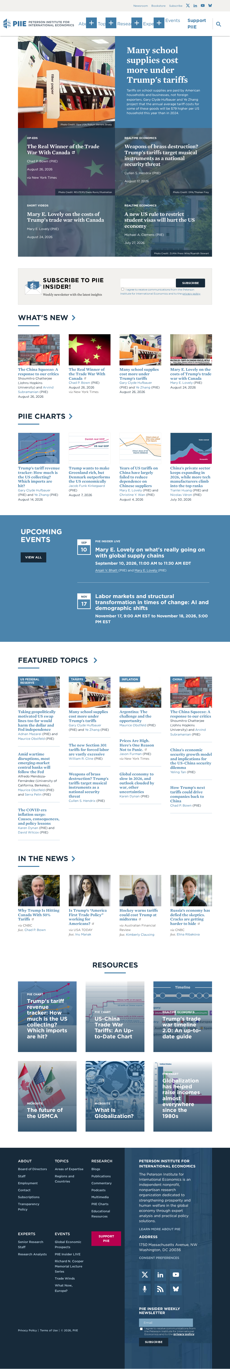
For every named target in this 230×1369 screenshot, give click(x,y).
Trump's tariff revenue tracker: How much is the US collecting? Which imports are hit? (39, 477)
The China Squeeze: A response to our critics (38, 371)
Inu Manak (83, 934)
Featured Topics (55, 660)
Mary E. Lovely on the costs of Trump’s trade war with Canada (65, 217)
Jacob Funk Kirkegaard (87, 486)
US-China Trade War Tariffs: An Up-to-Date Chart (114, 1027)
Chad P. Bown (38, 161)
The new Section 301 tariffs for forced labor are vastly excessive (89, 749)
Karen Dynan (28, 828)
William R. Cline (81, 758)
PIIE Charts (43, 416)
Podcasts (98, 1190)
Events (172, 20)
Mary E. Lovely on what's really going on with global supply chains (150, 552)
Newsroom (140, 5)
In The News (44, 858)
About (25, 1161)
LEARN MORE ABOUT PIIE (159, 1229)
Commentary (101, 1183)
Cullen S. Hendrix (138, 173)
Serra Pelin (33, 794)
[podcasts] (145, 1289)
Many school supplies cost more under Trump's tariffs (157, 65)
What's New (44, 317)
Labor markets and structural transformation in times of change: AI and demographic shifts (152, 602)
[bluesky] (176, 1289)
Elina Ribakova (188, 934)
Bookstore (158, 5)
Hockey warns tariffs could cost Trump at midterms (138, 915)
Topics (62, 1161)
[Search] (216, 23)
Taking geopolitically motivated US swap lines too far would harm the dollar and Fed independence (37, 720)
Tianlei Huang (181, 490)
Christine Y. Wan (132, 495)
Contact (24, 1190)
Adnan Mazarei (30, 734)
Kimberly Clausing (140, 934)
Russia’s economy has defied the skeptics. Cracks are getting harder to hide (190, 917)
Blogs (95, 1169)
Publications (101, 1176)
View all (33, 557)
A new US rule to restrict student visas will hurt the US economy (159, 220)
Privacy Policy (27, 1330)
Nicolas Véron (181, 495)
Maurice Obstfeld (32, 738)
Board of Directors (32, 1169)
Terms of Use (49, 1330)
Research (101, 1161)
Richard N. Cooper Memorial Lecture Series (69, 1266)
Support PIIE (197, 24)
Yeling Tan (178, 772)
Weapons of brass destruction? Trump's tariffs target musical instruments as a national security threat (161, 155)
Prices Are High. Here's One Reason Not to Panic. (136, 745)
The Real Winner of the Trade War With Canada (63, 149)
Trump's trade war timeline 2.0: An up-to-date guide (181, 1027)
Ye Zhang (143, 387)
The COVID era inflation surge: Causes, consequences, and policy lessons (38, 816)
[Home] (38, 23)
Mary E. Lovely (38, 229)
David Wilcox (29, 832)
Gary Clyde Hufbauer (135, 382)
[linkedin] (160, 1275)
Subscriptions (29, 1197)
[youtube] (176, 1275)
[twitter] (145, 1275)
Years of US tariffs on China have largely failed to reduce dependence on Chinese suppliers (138, 477)
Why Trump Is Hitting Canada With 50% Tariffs (38, 915)
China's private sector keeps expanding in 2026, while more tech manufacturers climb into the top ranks (190, 477)
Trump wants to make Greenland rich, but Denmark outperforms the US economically (89, 475)
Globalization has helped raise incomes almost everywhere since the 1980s (181, 1098)
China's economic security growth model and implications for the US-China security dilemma (191, 758)
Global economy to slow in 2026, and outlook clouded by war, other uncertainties (136, 783)
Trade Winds (65, 1278)
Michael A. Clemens (139, 234)
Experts (26, 1234)
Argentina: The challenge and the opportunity (135, 716)
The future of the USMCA (45, 1113)
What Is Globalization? (114, 1113)
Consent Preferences (159, 1258)
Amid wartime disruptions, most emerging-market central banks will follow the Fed (34, 763)
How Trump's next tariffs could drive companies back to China (187, 794)
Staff (21, 1176)
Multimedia (100, 1197)
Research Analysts (32, 1254)
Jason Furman (131, 754)
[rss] (160, 1289)
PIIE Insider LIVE (67, 1254)
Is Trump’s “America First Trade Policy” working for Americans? (88, 917)
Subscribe (175, 5)
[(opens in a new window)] (188, 5)
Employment (28, 1183)
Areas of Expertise (69, 1169)
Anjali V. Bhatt (106, 570)
